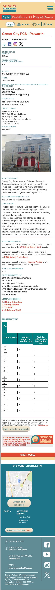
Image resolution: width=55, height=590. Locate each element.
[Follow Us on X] (47, 575)
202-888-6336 (14, 558)
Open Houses (27, 454)
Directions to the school (19, 503)
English (6, 17)
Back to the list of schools (16, 428)
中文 (31, 17)
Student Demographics (12, 275)
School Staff (16, 541)
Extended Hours (9, 109)
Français (49, 17)
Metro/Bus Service (22, 512)
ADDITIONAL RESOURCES (11, 242)
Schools (25, 24)
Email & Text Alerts (18, 549)
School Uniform (9, 127)
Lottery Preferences (11, 299)
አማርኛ (24, 17)
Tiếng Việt (39, 17)
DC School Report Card (30, 247)
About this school (10, 178)
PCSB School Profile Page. (16, 257)
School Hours (8, 99)
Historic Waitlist (35, 262)
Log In (10, 24)
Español (16, 17)
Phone (4, 78)
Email (49, 24)
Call (38, 24)
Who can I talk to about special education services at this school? (25, 85)
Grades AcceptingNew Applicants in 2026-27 (12, 61)
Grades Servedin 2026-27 (8, 53)
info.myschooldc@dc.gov (20, 567)
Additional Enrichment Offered (15, 197)
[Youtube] (47, 555)
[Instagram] (47, 565)
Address (5, 71)
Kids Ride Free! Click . (19, 530)
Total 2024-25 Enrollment (12, 269)
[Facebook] (47, 545)
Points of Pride (8, 204)
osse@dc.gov (43, 425)
